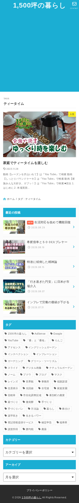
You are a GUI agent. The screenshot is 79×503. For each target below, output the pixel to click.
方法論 (35, 408)
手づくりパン (15, 408)
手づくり (47, 402)
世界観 (30, 381)
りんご (59, 340)
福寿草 (63, 422)
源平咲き (13, 415)
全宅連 (45, 388)
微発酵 (30, 402)
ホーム (11, 199)
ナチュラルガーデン (61, 367)
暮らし (50, 408)
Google (57, 333)
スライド (13, 367)
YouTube (13, 340)
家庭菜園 (62, 388)
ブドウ (27, 374)
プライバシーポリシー (39, 490)
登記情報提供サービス (21, 422)
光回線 (30, 388)
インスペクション (18, 354)
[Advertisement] (39, 52)
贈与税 (30, 429)
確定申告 (47, 422)
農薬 (44, 429)
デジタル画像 (34, 367)
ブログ (43, 374)
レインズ (13, 381)
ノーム (12, 374)
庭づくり (13, 402)
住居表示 (13, 388)
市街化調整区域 (32, 395)
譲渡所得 (13, 429)
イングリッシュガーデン (42, 347)
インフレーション (46, 354)
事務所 (45, 381)
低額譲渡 (62, 381)
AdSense (40, 333)
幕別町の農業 (57, 395)
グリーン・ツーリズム (44, 361)
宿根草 (12, 395)
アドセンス (14, 347)
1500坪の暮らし (17, 333)
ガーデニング (15, 361)
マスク (58, 374)
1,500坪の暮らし (39, 5)
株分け (66, 408)
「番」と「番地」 (36, 340)
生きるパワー (34, 415)
